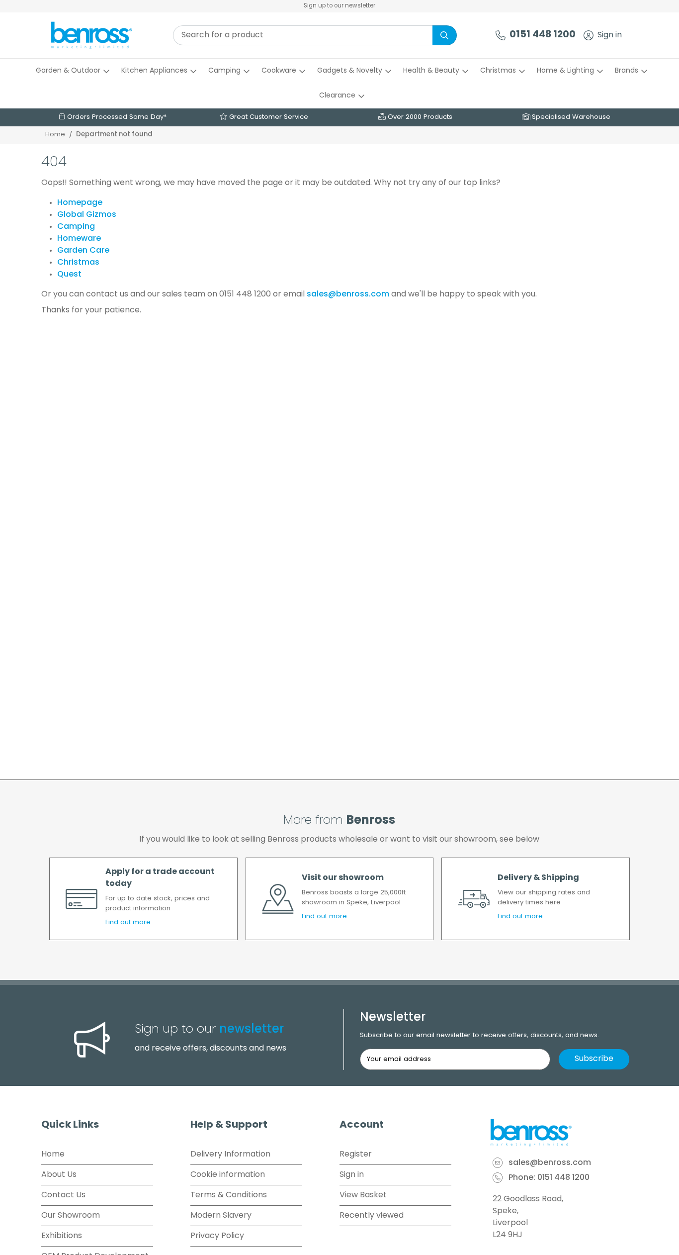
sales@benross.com (348, 294)
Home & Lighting (565, 71)
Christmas (498, 71)
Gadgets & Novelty (349, 71)
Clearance (337, 95)
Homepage (79, 203)
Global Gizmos (86, 215)
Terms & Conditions (228, 1195)
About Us (59, 1175)
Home (55, 134)
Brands (626, 71)
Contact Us (63, 1195)
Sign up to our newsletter (339, 6)
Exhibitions (61, 1236)
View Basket (363, 1195)
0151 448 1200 (542, 35)
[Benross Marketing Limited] (563, 1133)
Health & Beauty (431, 71)
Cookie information (227, 1175)
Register (356, 1154)
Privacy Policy (217, 1236)
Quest (69, 275)
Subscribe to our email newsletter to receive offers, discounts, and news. (479, 1035)
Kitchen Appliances (154, 71)
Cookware (278, 71)
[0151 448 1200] (501, 35)
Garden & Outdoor (68, 71)
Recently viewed (372, 1216)
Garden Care (83, 251)
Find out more (128, 922)
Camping (224, 71)
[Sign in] (589, 35)
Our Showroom (70, 1216)
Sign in (609, 35)
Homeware (79, 239)
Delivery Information (230, 1154)
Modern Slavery (221, 1216)
